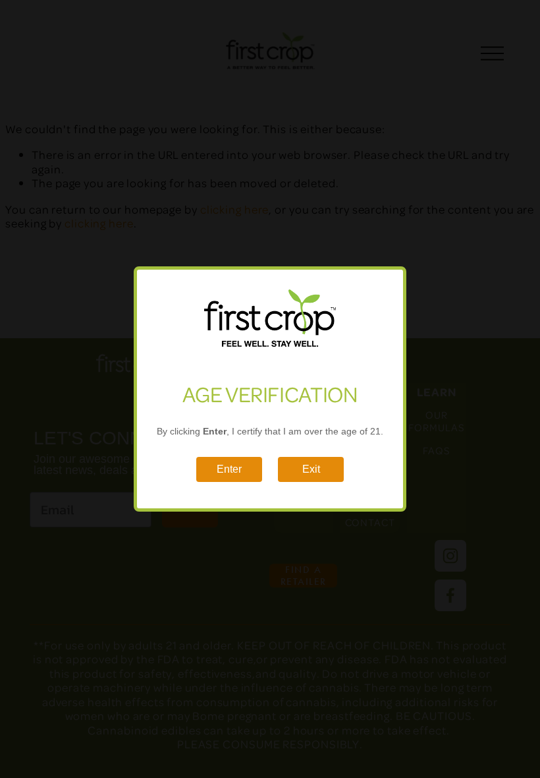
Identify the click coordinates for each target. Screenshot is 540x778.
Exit (311, 469)
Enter (229, 469)
